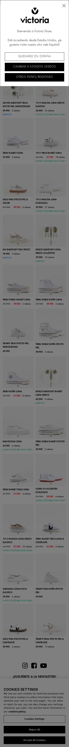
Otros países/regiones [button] (34, 77)
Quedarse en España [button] (34, 56)
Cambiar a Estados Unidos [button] (34, 66)
